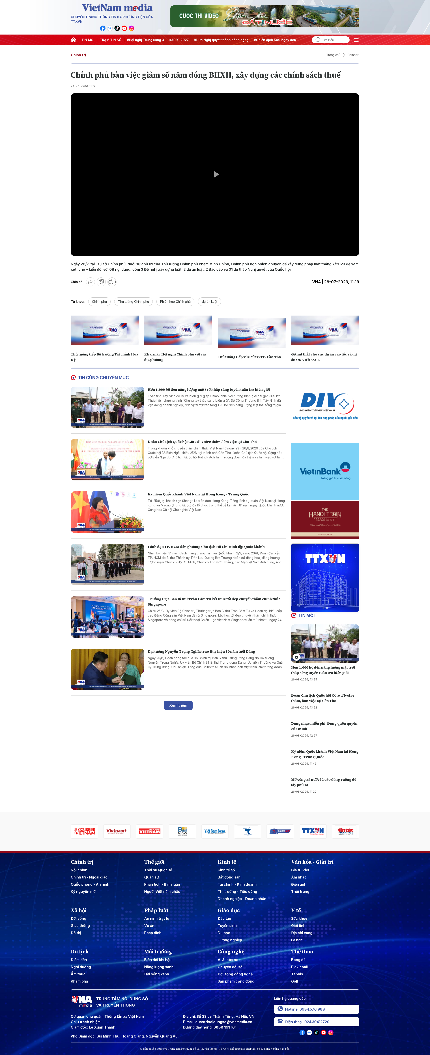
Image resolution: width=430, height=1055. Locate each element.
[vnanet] (294, 831)
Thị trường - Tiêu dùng (237, 891)
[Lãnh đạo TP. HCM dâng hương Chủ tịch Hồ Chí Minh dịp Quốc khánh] (107, 564)
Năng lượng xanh (159, 967)
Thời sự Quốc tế (158, 870)
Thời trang (300, 891)
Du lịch (80, 951)
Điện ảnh (298, 884)
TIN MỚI (88, 40)
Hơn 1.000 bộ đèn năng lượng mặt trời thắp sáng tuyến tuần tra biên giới (209, 389)
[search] (316, 39)
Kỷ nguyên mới (84, 891)
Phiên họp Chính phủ (175, 301)
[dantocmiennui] (229, 831)
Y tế (296, 910)
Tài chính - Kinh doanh (237, 884)
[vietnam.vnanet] (131, 831)
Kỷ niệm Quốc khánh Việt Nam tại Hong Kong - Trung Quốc (198, 494)
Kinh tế (227, 861)
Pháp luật (156, 910)
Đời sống (78, 918)
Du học (224, 933)
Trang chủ (333, 55)
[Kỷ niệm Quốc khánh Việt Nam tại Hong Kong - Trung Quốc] (107, 512)
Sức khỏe (299, 918)
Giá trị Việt (300, 870)
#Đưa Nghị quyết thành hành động (221, 40)
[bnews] (163, 831)
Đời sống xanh (156, 974)
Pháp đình (152, 933)
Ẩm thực (78, 974)
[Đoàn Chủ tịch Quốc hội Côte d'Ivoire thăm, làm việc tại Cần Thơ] (107, 459)
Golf (295, 981)
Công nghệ (231, 951)
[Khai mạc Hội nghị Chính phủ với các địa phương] (178, 330)
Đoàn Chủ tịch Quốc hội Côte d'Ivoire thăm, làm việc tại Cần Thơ (202, 441)
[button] (323, 608)
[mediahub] (261, 831)
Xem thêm (178, 705)
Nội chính (79, 870)
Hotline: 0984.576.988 (305, 1009)
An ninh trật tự (156, 918)
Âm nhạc (299, 877)
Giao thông (80, 925)
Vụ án (149, 925)
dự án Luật (209, 301)
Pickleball (299, 967)
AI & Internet (229, 959)
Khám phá (79, 981)
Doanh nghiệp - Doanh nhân (242, 898)
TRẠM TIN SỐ (110, 40)
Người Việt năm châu (162, 891)
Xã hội (79, 910)
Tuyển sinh (227, 925)
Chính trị (78, 55)
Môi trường (158, 951)
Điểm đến (79, 959)
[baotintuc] (326, 831)
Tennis (297, 974)
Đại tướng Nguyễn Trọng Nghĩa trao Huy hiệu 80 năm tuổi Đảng (201, 651)
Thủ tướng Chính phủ (133, 301)
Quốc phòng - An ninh (90, 884)
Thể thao (302, 951)
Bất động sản (229, 877)
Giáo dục (229, 910)
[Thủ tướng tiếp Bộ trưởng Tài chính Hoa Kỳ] (105, 330)
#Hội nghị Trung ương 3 (145, 40)
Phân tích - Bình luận (162, 884)
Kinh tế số (226, 870)
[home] (73, 40)
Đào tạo (224, 918)
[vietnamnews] (196, 831)
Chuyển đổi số (230, 967)
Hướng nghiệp (230, 940)
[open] (356, 40)
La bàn (297, 940)
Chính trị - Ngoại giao (89, 877)
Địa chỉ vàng (301, 933)
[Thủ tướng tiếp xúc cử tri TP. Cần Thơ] (252, 333)
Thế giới (154, 861)
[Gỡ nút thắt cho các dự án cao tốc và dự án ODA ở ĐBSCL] (325, 330)
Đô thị (76, 933)
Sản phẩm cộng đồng (236, 981)
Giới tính (298, 925)
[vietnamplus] (98, 831)
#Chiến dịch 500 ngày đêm (275, 40)
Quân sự (151, 877)
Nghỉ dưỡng (81, 967)
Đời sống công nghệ (235, 974)
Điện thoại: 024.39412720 (307, 1022)
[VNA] (102, 28)
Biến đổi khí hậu (158, 959)
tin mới (306, 615)
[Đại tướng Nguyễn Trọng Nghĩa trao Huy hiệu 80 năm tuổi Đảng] (107, 669)
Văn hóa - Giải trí (312, 861)
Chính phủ (99, 301)
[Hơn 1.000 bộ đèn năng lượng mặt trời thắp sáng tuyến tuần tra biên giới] (107, 407)
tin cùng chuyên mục (103, 377)
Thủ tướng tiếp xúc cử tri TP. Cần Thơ (249, 356)
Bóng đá (298, 959)
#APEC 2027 (179, 40)
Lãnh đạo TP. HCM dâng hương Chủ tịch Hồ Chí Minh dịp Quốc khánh (206, 546)
